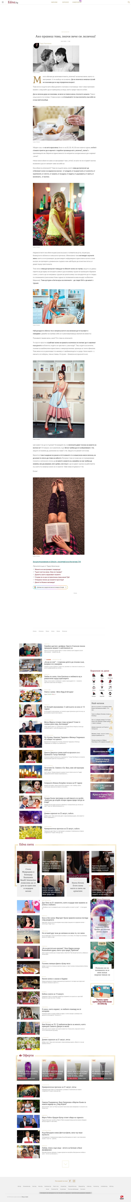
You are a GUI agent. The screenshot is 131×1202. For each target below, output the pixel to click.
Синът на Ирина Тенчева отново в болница (101, 715)
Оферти (28, 1055)
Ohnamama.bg (26, 1186)
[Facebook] (69, 1181)
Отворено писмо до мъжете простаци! (49, 580)
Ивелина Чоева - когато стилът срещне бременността (100, 734)
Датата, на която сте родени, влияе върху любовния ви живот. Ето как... (102, 708)
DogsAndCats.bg (72, 1186)
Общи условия (25, 1197)
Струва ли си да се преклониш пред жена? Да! (52, 577)
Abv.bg (19, 1186)
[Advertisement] (55, 609)
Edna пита (26, 844)
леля (53, 631)
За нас (47, 1189)
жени (58, 631)
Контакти (82, 1189)
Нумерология (76, 2)
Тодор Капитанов (45, 43)
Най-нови (54, 2)
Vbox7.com (56, 1186)
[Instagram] (74, 1181)
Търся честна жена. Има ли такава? (48, 572)
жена (47, 631)
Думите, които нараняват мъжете (47, 574)
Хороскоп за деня (99, 670)
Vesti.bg (34, 1186)
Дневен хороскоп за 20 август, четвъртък (100, 728)
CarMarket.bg (104, 1186)
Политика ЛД (54, 1189)
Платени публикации (73, 1189)
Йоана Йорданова (103, 899)
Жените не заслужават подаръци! (47, 569)
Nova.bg (40, 1186)
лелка (35, 631)
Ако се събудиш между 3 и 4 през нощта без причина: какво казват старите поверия (101, 721)
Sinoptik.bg (63, 1186)
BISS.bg (111, 1186)
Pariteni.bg (96, 1186)
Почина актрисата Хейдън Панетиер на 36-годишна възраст (101, 741)
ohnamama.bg (56, 659)
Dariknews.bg (48, 1186)
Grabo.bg (89, 1186)
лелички (65, 631)
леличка (41, 631)
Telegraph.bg (81, 1186)
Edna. (13, 2)
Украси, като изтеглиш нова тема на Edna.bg (102, 1001)
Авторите (65, 31)
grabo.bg (46, 689)
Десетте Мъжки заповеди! (45, 582)
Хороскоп (65, 2)
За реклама (63, 1189)
